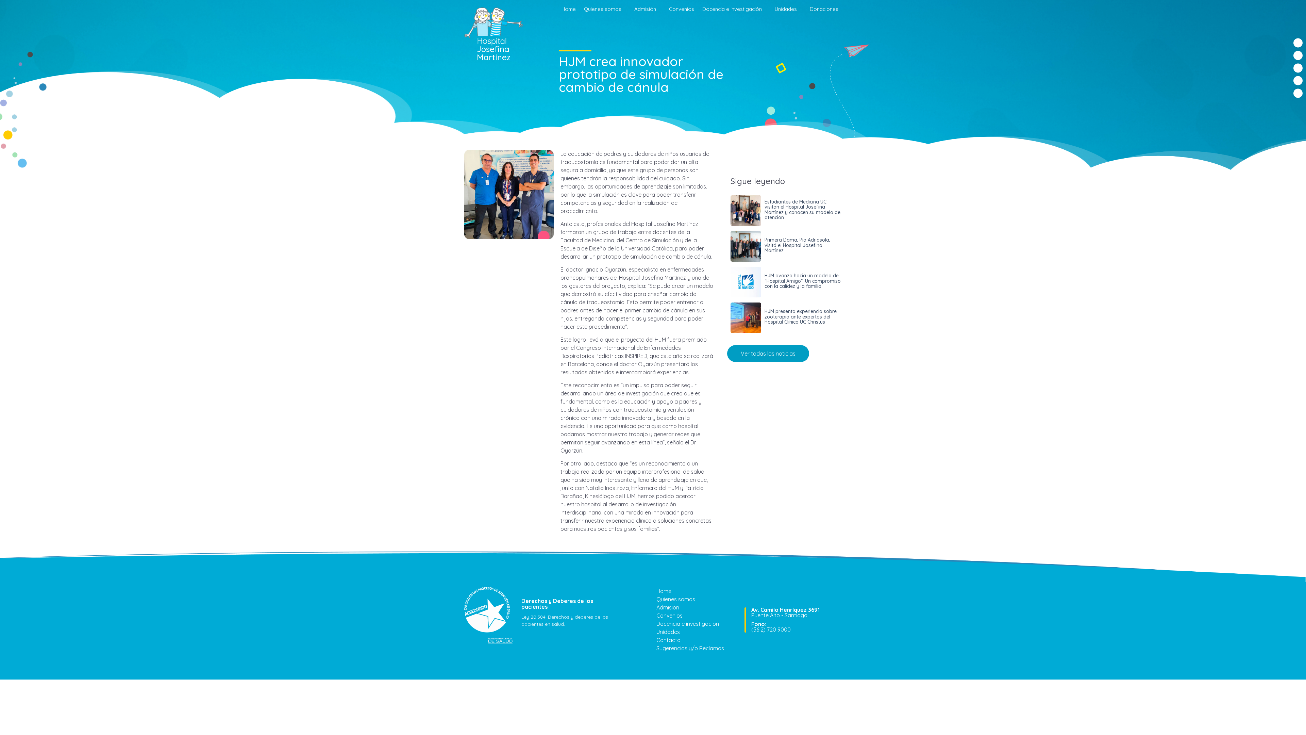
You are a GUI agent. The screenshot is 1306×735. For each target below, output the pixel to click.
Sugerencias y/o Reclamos (690, 648)
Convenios (681, 9)
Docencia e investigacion (687, 623)
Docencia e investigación (732, 9)
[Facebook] (1298, 43)
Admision (667, 607)
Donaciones (824, 9)
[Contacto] (1298, 93)
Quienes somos (602, 9)
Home (569, 9)
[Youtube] (1298, 80)
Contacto (668, 640)
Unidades (786, 9)
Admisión (645, 9)
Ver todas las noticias (768, 353)
